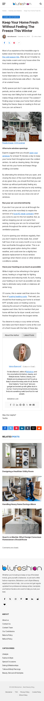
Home (4, 11)
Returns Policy (7, 635)
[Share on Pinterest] (14, 43)
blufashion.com (12, 399)
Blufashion (30, 372)
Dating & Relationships (10, 665)
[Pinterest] (20, 405)
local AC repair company (23, 214)
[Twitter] (27, 405)
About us (5, 620)
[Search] (40, 3)
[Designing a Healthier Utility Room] (22, 455)
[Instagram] (14, 405)
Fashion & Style (7, 658)
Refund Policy (7, 639)
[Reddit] (24, 405)
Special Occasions (9, 662)
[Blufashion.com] (22, 3)
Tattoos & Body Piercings (11, 669)
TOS (16, 692)
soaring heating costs (18, 296)
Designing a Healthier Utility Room (18, 471)
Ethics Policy (23, 695)
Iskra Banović (11, 36)
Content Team (7, 628)
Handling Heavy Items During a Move (19, 504)
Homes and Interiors (15, 11)
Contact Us (6, 624)
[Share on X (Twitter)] (9, 43)
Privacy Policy (24, 692)
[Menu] (3, 3)
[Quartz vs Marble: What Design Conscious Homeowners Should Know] (22, 521)
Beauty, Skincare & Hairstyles (12, 673)
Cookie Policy (36, 692)
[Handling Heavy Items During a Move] (22, 488)
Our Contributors (8, 631)
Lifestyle (5, 654)
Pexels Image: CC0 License (13, 143)
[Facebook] (11, 405)
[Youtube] (30, 405)
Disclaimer (8, 692)
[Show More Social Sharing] (19, 43)
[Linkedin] (17, 405)
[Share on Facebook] (4, 43)
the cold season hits (10, 57)
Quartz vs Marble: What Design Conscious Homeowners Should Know (21, 538)
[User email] (34, 405)
